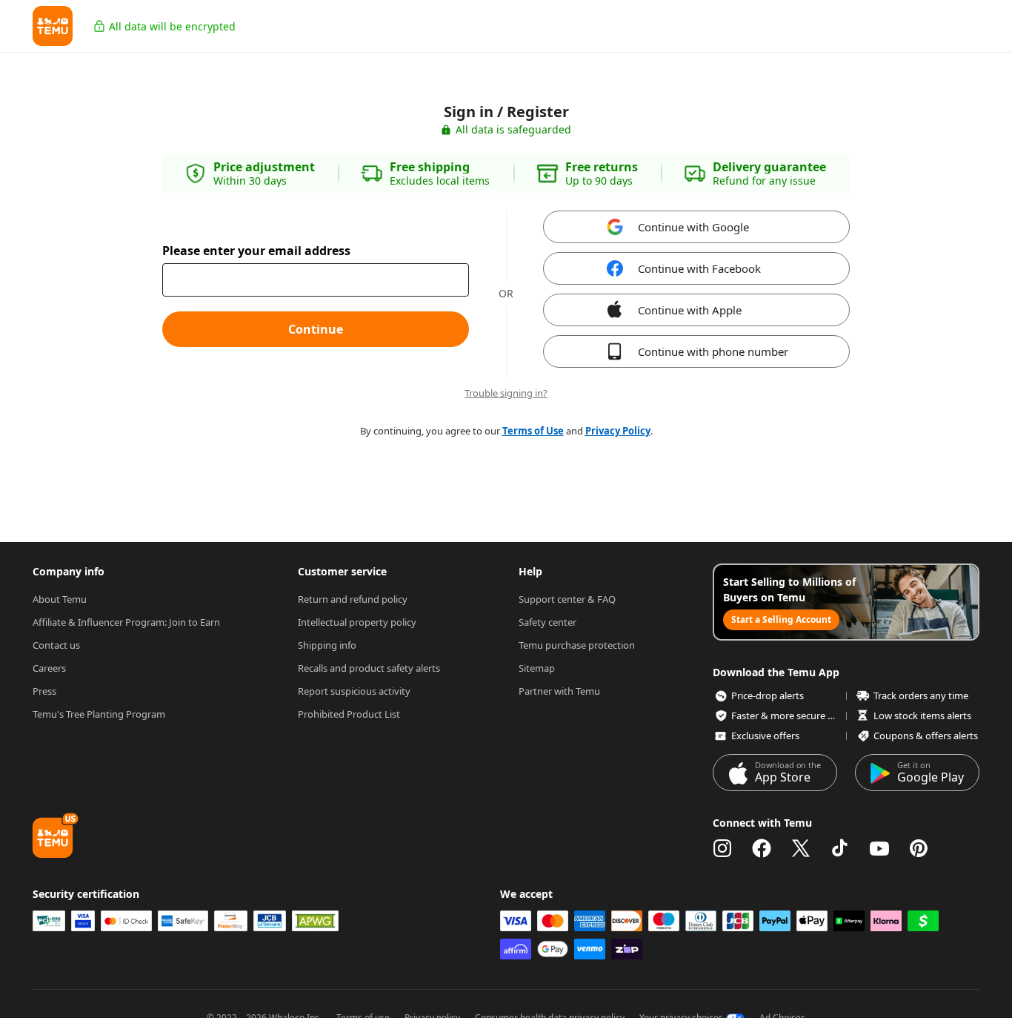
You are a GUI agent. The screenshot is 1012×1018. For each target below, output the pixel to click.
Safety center (547, 622)
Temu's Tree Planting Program (99, 714)
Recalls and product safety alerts (369, 668)
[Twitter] (800, 848)
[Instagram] (722, 848)
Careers (49, 668)
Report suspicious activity (354, 691)
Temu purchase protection (577, 645)
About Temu (60, 599)
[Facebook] (761, 848)
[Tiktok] (840, 848)
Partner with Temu (559, 691)
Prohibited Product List (349, 714)
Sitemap (537, 668)
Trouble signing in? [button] (506, 393)
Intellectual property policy (357, 622)
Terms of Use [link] (533, 430)
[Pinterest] (918, 848)
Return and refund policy (352, 599)
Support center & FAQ (567, 599)
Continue (315, 329)
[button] (53, 26)
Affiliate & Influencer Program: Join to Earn (126, 622)
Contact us (56, 645)
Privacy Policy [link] (617, 430)
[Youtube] (879, 848)
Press (44, 691)
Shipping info (327, 645)
